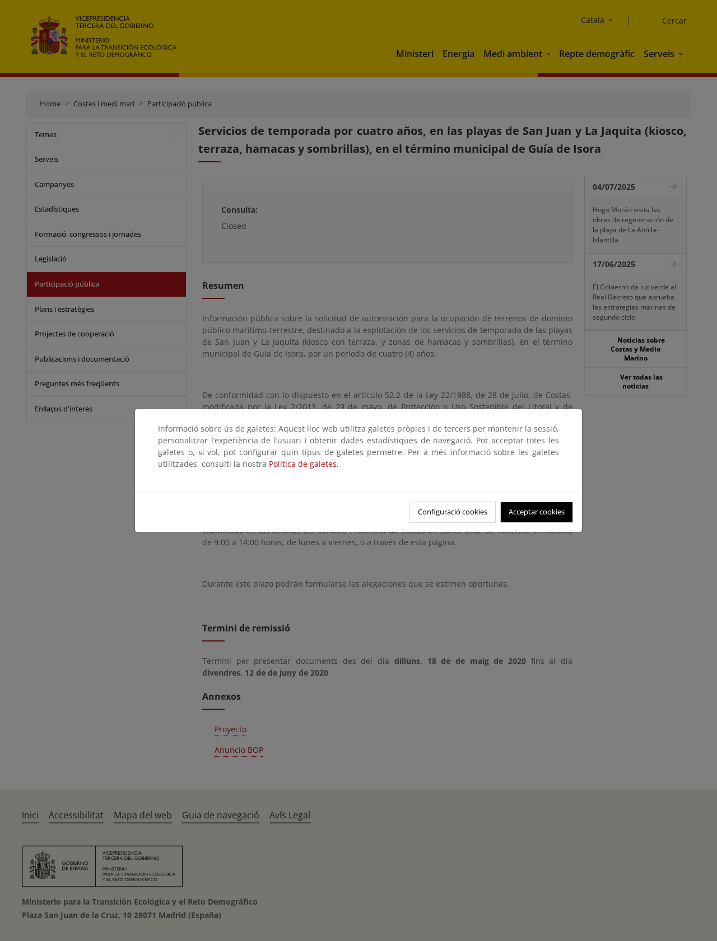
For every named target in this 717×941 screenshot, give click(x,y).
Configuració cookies (452, 512)
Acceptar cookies (537, 512)
